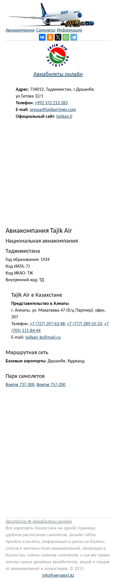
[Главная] (50, 13)
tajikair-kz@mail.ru (43, 337)
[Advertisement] (58, 172)
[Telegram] (73, 37)
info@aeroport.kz (58, 575)
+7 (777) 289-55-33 (84, 324)
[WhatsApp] (66, 37)
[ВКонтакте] (42, 37)
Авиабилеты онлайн (58, 74)
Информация (69, 30)
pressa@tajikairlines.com (53, 110)
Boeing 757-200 (51, 385)
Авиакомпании (20, 30)
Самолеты (45, 30)
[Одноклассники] (50, 37)
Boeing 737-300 (20, 385)
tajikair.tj (64, 116)
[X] (58, 37)
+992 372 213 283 (51, 103)
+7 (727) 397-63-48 (47, 324)
